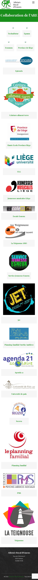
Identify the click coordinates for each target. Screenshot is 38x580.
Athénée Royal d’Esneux (16, 576)
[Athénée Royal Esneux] (11, 4)
